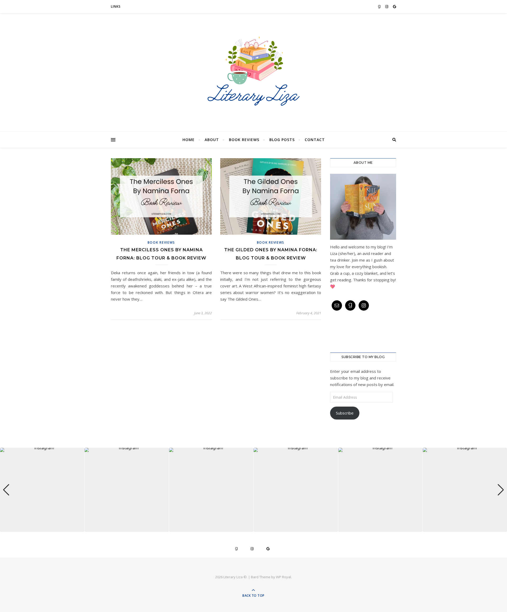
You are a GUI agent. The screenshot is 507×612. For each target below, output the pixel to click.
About (212, 139)
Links (116, 6)
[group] (42, 490)
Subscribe (345, 413)
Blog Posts (282, 139)
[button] (253, 528)
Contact (315, 139)
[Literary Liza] (253, 71)
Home (188, 139)
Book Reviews (244, 139)
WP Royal (283, 577)
